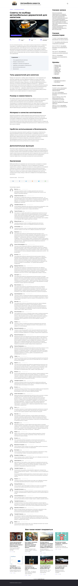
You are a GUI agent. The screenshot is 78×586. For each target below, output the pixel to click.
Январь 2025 (57, 70)
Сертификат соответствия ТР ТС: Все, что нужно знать (15, 567)
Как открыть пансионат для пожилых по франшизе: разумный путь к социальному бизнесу (60, 18)
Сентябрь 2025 (57, 66)
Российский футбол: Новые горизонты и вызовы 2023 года (45, 567)
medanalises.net (41, 578)
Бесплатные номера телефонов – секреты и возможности (61, 543)
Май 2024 (56, 74)
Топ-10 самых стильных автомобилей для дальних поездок (59, 89)
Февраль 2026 (57, 65)
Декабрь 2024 (57, 71)
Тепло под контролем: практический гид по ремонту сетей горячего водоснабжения (59, 14)
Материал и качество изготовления (21, 63)
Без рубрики (57, 82)
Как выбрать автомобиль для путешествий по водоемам (59, 93)
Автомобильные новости (16, 35)
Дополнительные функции (19, 67)
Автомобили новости (30, 3)
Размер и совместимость (18, 61)
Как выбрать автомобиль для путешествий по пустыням (59, 47)
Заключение (16, 68)
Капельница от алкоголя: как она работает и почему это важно (31, 567)
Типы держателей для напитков (20, 60)
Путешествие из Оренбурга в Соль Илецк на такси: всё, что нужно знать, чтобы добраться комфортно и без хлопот (46, 545)
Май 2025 (56, 67)
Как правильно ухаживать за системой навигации (60, 102)
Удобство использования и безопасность (22, 65)
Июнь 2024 (56, 72)
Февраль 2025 (57, 68)
